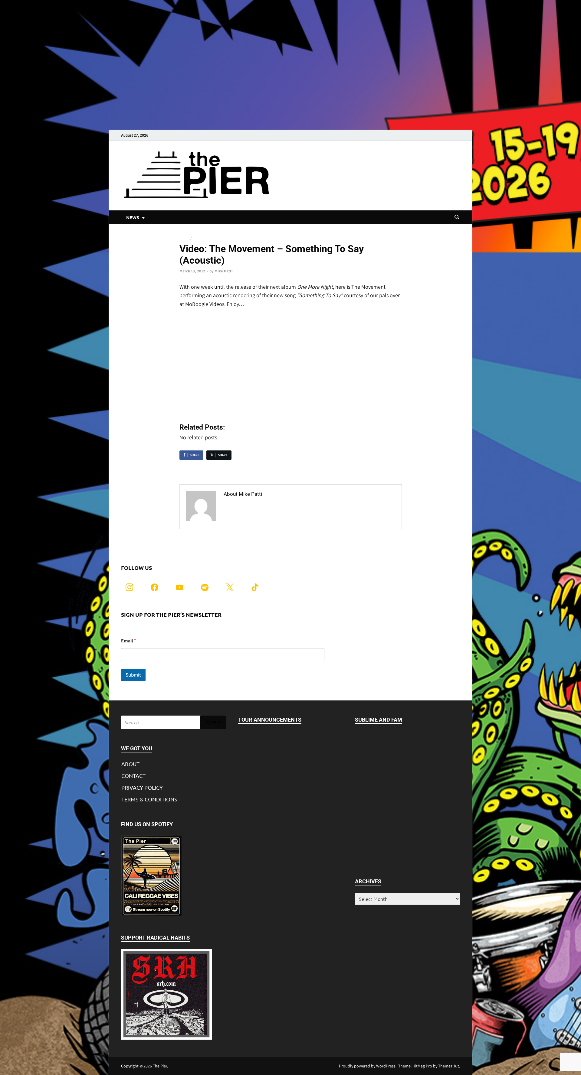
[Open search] (456, 217)
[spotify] (204, 586)
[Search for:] (173, 722)
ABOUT (130, 764)
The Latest (202, 239)
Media (184, 239)
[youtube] (179, 586)
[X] (230, 586)
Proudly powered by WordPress (367, 1066)
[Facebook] (154, 586)
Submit (133, 674)
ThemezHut (448, 1066)
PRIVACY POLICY (142, 787)
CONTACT (133, 775)
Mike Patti (224, 271)
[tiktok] (255, 586)
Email (128, 641)
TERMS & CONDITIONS (149, 799)
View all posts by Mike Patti (257, 506)
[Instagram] (129, 586)
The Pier (160, 1066)
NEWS (132, 217)
